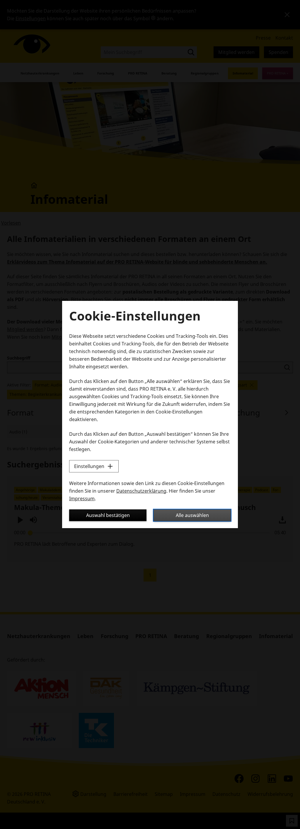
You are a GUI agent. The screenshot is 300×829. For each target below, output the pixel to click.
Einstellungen (89, 466)
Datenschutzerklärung (141, 491)
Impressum (82, 498)
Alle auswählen (192, 515)
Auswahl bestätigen (108, 515)
